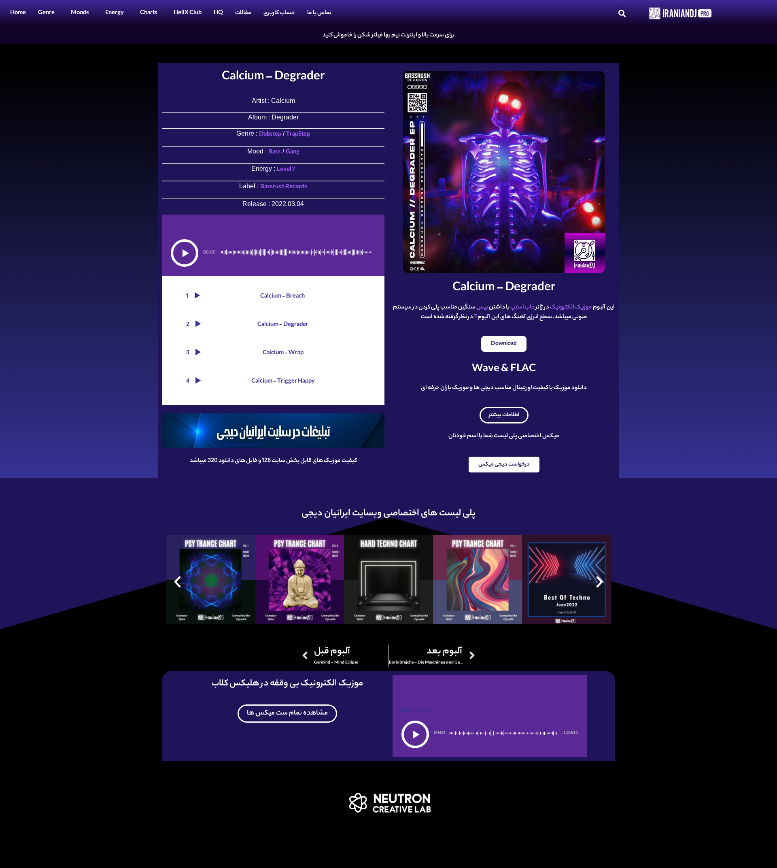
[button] (621, 13)
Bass (274, 152)
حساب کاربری (279, 13)
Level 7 (286, 170)
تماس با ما (319, 13)
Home (18, 13)
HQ (218, 13)
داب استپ (522, 308)
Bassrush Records (283, 187)
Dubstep (270, 135)
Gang (292, 152)
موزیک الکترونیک (571, 308)
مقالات (243, 13)
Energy (114, 13)
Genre (46, 13)
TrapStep (298, 135)
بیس (482, 308)
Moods (80, 13)
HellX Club (188, 13)
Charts (148, 13)
